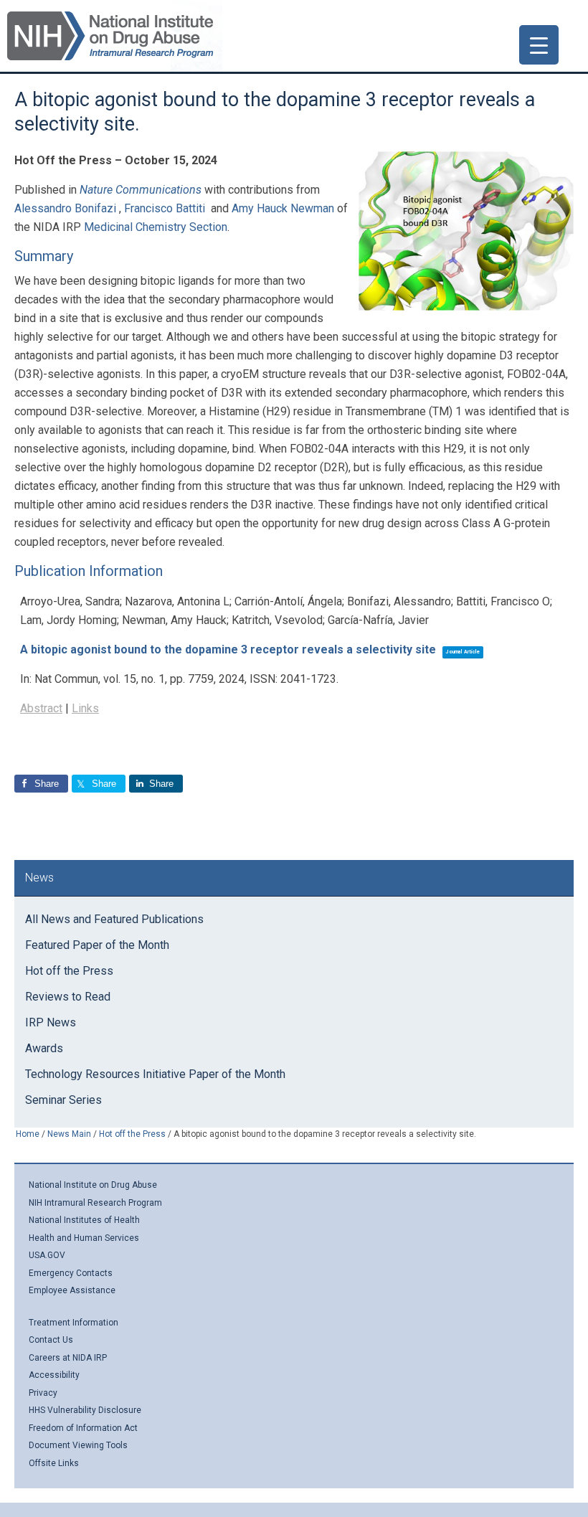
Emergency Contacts (71, 1273)
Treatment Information (73, 1323)
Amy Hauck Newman (283, 208)
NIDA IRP (110, 35)
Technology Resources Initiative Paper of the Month (155, 1074)
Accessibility (54, 1375)
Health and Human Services (84, 1238)
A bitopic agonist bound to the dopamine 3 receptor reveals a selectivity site (228, 649)
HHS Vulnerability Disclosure (85, 1410)
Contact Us (51, 1340)
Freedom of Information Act (83, 1428)
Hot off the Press (69, 971)
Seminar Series (63, 1100)
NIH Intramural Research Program (95, 1203)
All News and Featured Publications (114, 919)
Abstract (41, 708)
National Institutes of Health (84, 1220)
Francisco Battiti (164, 208)
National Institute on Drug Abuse (93, 1185)
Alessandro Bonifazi (65, 208)
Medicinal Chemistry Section (155, 227)
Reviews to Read (67, 996)
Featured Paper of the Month (97, 945)
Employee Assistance (72, 1290)
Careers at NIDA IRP (68, 1358)
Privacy (43, 1393)
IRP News (50, 1022)
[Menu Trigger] (539, 45)
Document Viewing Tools (78, 1445)
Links (85, 708)
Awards (44, 1048)
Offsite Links (54, 1463)
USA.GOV (47, 1255)
